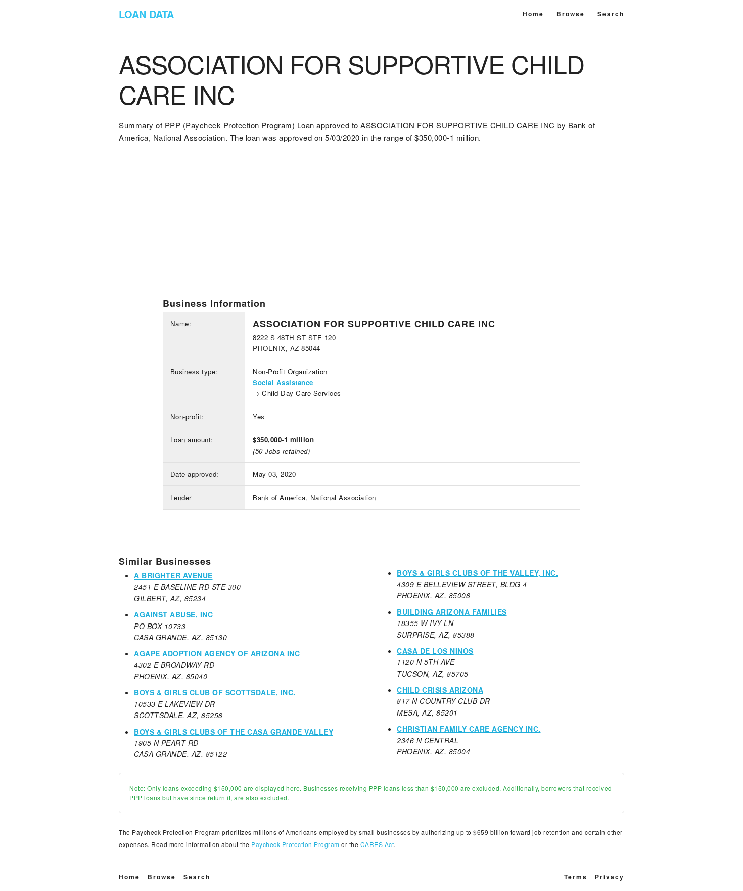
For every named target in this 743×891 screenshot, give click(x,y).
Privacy (609, 876)
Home (533, 13)
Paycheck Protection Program (295, 844)
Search (610, 13)
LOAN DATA (146, 14)
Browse (570, 13)
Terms (575, 876)
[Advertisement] (371, 227)
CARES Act (377, 844)
